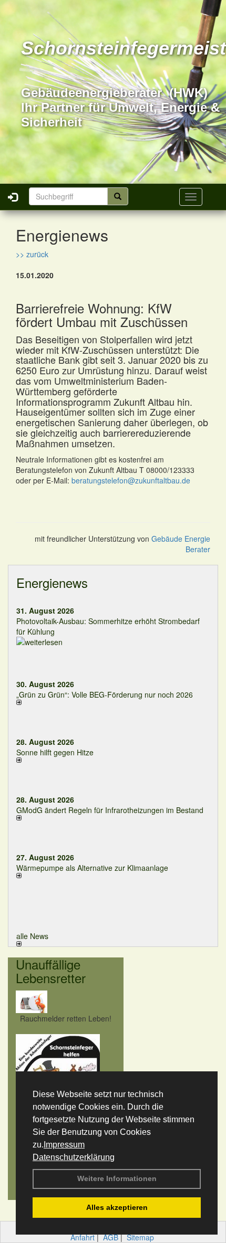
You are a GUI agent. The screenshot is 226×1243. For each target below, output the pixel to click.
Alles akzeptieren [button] (117, 1207)
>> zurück (32, 254)
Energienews (52, 582)
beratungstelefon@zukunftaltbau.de (130, 480)
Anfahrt (82, 1237)
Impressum (64, 1144)
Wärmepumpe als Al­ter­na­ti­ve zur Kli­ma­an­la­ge (92, 867)
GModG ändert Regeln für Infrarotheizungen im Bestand (109, 810)
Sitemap (140, 1237)
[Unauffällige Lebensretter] (66, 1002)
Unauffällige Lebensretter (51, 971)
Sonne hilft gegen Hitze (55, 752)
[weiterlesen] (113, 642)
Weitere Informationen (117, 1178)
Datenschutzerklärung (74, 1157)
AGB (110, 1237)
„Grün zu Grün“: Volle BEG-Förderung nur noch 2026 (104, 694)
